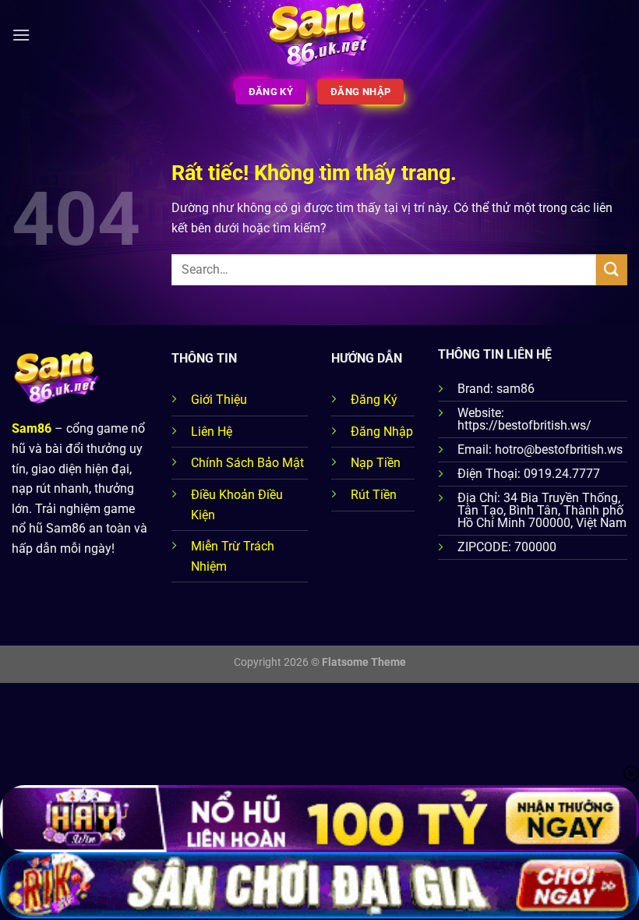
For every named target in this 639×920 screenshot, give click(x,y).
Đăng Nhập (382, 431)
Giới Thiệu (219, 399)
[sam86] (319, 35)
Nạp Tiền (376, 462)
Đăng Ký (374, 399)
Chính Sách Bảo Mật (247, 462)
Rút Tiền (374, 494)
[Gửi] (611, 269)
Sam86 (31, 428)
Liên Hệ (211, 431)
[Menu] (21, 35)
